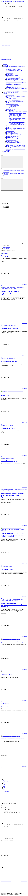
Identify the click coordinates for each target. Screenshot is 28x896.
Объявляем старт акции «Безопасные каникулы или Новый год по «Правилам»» (12, 495)
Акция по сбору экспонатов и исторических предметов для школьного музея (13, 292)
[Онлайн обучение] (14, 867)
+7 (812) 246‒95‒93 (8, 18)
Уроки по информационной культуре (12, 642)
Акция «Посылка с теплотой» (10, 328)
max (26, 852)
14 (4, 787)
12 (4, 784)
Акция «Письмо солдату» (9, 461)
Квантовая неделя (6, 674)
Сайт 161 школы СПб (6, 881)
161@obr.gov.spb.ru (8, 32)
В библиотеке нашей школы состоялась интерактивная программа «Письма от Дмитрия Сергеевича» (13, 535)
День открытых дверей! (8, 428)
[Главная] (14, 202)
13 (4, 786)
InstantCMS (24, 881)
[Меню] (1, 168)
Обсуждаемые (6, 247)
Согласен (16, 894)
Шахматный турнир (7, 569)
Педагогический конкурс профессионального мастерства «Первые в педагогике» (14, 605)
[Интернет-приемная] (14, 878)
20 (4, 789)
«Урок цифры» (5, 256)
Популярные (6, 248)
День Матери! (5, 706)
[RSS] (11, 218)
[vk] (14, 852)
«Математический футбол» (9, 361)
